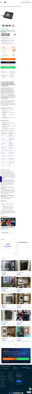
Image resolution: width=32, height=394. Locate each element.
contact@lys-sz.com (9, 211)
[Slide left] (1, 25)
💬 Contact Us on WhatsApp (8, 67)
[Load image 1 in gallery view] (3, 25)
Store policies (11, 372)
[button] (1, 2)
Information (3, 372)
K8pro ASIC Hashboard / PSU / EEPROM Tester (8, 204)
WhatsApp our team (23, 358)
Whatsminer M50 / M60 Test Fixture (7, 207)
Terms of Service (11, 379)
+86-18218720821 (29, 368)
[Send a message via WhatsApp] (30, 389)
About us (2, 374)
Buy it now (8, 62)
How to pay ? (3, 383)
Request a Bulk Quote (9, 358)
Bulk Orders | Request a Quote (4, 377)
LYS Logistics (2, 380)
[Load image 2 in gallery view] (6, 25)
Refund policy (11, 376)
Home (1, 6)
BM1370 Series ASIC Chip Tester (7, 206)
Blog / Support (3, 385)
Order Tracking (3, 386)
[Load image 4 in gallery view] (13, 25)
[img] (7, 246)
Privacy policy (11, 374)
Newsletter (18, 372)
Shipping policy (11, 377)
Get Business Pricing (4, 37)
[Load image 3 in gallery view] (9, 25)
